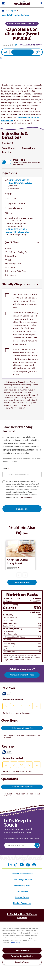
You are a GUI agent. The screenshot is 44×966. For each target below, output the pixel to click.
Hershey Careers (22, 897)
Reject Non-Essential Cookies (22, 956)
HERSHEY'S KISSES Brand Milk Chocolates (20, 181)
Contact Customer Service (22, 675)
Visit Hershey (22, 891)
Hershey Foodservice (22, 903)
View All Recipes (22, 582)
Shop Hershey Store (22, 885)
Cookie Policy (15, 943)
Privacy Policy (26, 497)
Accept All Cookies (22, 950)
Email (5, 468)
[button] (6, 162)
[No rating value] (8, 45)
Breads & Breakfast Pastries (22, 24)
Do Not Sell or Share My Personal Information (22, 915)
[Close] (40, 925)
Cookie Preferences (22, 962)
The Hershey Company (22, 880)
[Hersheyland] (3, 10)
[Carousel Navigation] (22, 574)
